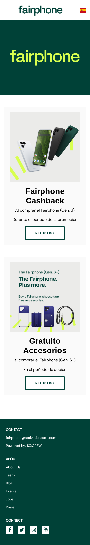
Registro (45, 233)
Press (10, 507)
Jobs (10, 499)
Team (10, 475)
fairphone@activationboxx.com (31, 437)
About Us (13, 467)
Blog (9, 483)
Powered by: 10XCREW (24, 445)
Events (11, 491)
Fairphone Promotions (40, 10)
